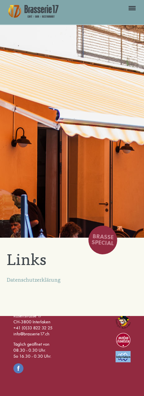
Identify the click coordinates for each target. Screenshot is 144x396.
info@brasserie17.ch (31, 334)
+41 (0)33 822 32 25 (33, 328)
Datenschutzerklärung (34, 279)
